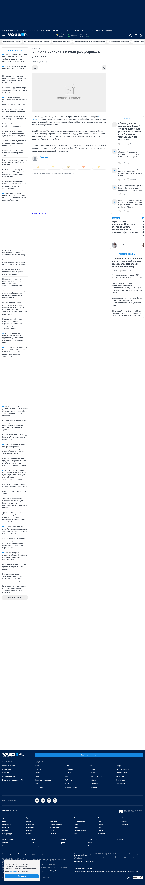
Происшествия (96, 776)
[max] (49, 800)
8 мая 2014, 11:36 (38, 62)
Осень (92, 769)
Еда (36, 784)
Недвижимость (8, 30)
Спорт (118, 766)
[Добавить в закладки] (35, 67)
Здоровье (39, 791)
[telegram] (37, 800)
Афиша (55, 30)
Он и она (93, 766)
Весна (37, 773)
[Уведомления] (136, 35)
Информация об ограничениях (84, 862)
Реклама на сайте (9, 766)
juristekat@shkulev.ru (54, 871)
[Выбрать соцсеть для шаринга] (104, 67)
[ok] (55, 800)
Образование (69, 791)
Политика (94, 773)
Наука (66, 784)
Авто (37, 766)
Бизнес (38, 769)
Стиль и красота (122, 769)
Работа (93, 780)
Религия (93, 787)
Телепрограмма (43, 30)
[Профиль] (141, 35)
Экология (120, 776)
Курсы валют (75, 30)
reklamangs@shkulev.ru (81, 855)
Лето (66, 776)
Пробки (85, 30)
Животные (39, 787)
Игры (98, 30)
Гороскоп (64, 30)
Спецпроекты (121, 784)
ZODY (92, 30)
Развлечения (95, 784)
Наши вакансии (8, 776)
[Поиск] (130, 35)
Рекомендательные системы (83, 868)
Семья (92, 791)
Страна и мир (121, 773)
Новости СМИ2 (39, 213)
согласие (13, 871)
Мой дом (68, 780)
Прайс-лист (6, 769)
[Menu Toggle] (3, 35)
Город (37, 776)
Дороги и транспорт (43, 780)
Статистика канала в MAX (12, 780)
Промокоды (107, 30)
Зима (66, 766)
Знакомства (22, 30)
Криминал (68, 769)
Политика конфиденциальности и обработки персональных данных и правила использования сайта (106, 871)
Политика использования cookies (85, 865)
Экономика (120, 780)
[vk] (43, 800)
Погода (32, 30)
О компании (7, 773)
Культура (68, 773)
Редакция (43, 157)
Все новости (14, 50)
